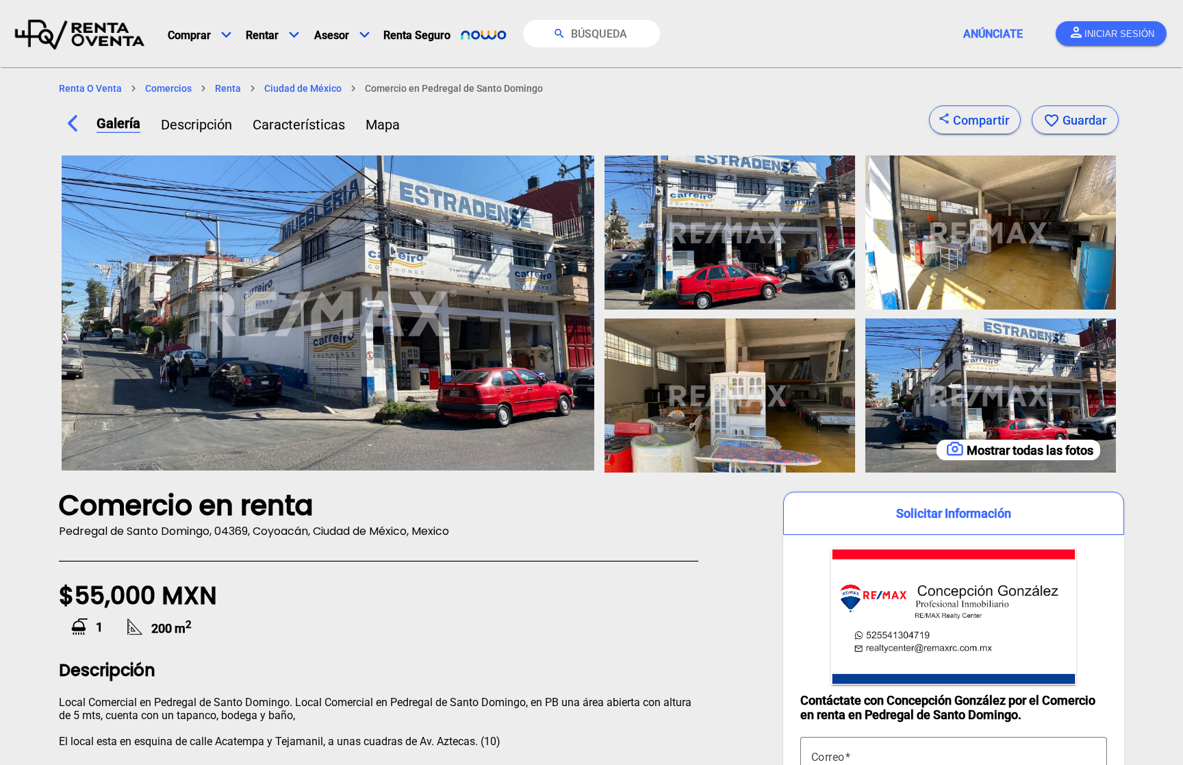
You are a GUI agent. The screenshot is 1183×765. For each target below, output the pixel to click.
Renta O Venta (90, 88)
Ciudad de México (303, 88)
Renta (228, 88)
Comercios (168, 88)
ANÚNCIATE (993, 33)
